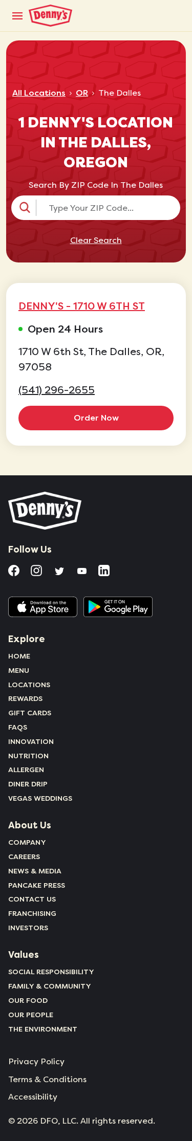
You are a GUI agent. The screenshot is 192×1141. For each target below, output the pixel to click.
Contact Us (32, 899)
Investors (28, 928)
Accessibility (32, 1097)
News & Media (34, 871)
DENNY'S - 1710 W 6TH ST (81, 306)
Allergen (26, 769)
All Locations (39, 93)
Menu (18, 670)
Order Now (96, 418)
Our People (30, 1015)
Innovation (31, 741)
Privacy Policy (36, 1062)
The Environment (42, 1029)
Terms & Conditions (47, 1079)
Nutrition (28, 756)
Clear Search (96, 240)
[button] (95, 207)
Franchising (32, 913)
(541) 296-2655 (56, 390)
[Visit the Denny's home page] (45, 511)
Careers (24, 856)
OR (82, 93)
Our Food (28, 1000)
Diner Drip (28, 784)
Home (19, 656)
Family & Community (49, 986)
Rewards (25, 698)
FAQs (17, 727)
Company (27, 842)
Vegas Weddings (40, 798)
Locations (29, 685)
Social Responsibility (51, 972)
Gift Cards (29, 713)
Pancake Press (36, 885)
